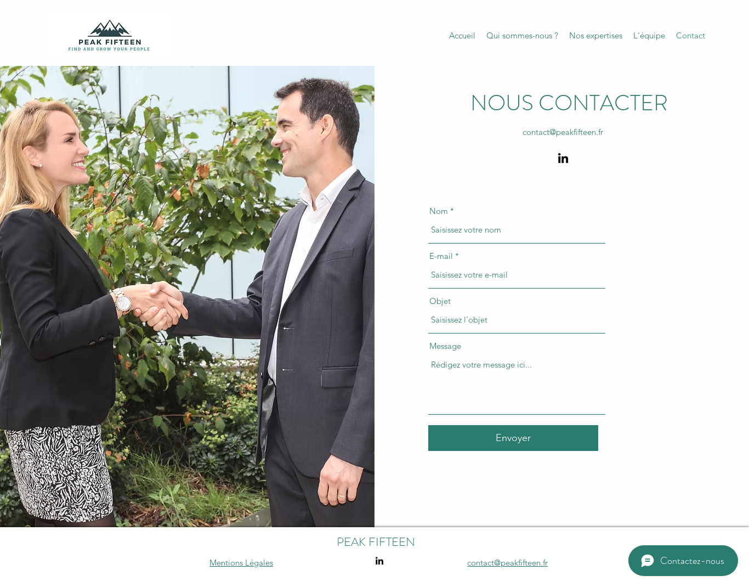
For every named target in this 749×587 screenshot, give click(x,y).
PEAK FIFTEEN (376, 541)
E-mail (441, 256)
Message (445, 346)
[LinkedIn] (563, 158)
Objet (440, 301)
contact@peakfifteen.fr (563, 132)
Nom (438, 211)
